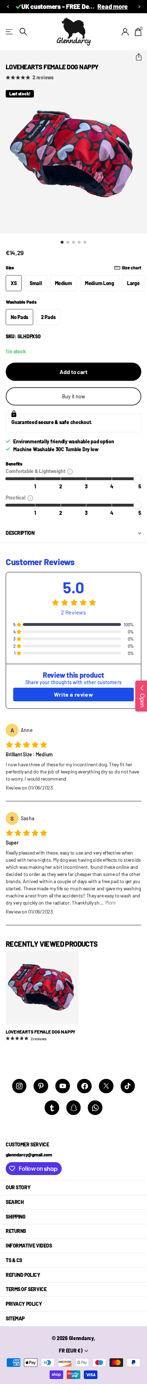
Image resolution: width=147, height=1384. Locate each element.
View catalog (10, 31)
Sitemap (15, 1318)
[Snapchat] (73, 1107)
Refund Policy (23, 1275)
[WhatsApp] (95, 1107)
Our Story (18, 1187)
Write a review (73, 694)
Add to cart (73, 371)
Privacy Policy (24, 1304)
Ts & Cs (14, 1260)
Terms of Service (26, 1289)
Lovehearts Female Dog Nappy (40, 1032)
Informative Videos (29, 1246)
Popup (70, 471)
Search (15, 1202)
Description (20, 533)
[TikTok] (128, 1086)
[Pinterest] (41, 1086)
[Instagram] (19, 1086)
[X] (106, 1086)
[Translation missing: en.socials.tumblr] (52, 1107)
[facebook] (84, 1086)
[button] (8, 6)
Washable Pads (21, 302)
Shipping (16, 1217)
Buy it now (73, 396)
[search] (23, 32)
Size (73, 267)
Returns (16, 1231)
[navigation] (62, 242)
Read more (67, 6)
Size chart (131, 267)
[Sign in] (125, 31)
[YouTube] (62, 1086)
